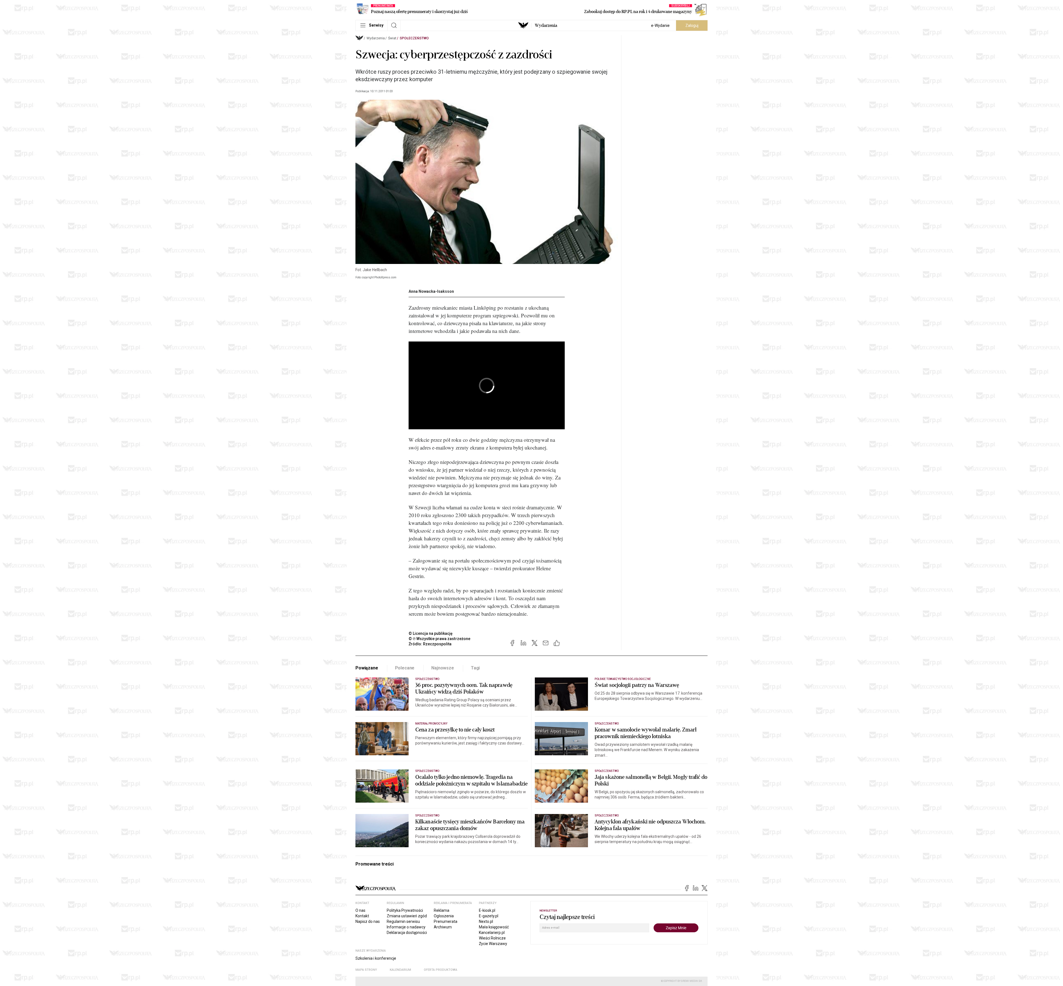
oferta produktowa (440, 970)
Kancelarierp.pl (492, 932)
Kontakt (362, 916)
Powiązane (366, 668)
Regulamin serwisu (403, 921)
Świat (392, 38)
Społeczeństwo (414, 38)
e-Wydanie (660, 25)
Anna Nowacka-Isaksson (431, 291)
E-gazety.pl (488, 916)
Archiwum (443, 927)
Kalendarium (400, 970)
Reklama (441, 910)
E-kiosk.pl (487, 910)
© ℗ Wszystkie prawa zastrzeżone (439, 638)
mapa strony (366, 970)
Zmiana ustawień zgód (407, 916)
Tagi (475, 668)
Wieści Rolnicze (492, 938)
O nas (360, 910)
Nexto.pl (486, 921)
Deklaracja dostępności (407, 932)
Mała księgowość (494, 927)
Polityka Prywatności (405, 910)
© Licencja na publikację (431, 633)
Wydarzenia (546, 25)
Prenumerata (445, 921)
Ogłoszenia (444, 916)
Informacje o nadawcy (406, 927)
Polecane (405, 668)
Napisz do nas (367, 921)
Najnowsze (442, 668)
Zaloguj (691, 25)
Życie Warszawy (493, 943)
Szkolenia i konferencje (375, 958)
